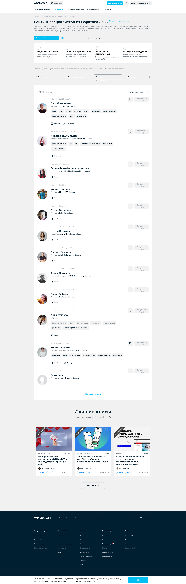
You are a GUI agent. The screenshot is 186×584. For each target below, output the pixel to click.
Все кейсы (92, 486)
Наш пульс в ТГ (107, 556)
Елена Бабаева (60, 294)
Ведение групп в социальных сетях (76, 328)
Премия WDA (129, 536)
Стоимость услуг (93, 9)
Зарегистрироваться (144, 3)
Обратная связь (145, 518)
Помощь (104, 548)
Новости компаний (86, 556)
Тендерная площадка (40, 536)
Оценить (42, 472)
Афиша (82, 544)
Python (68, 111)
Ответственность (109, 323)
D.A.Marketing (79, 139)
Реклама (118, 453)
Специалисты (58, 9)
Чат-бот (131, 518)
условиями (70, 579)
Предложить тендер (142, 99)
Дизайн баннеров (109, 111)
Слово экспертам (85, 548)
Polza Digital (63, 213)
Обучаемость (95, 323)
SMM (76, 144)
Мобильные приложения (85, 453)
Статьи (82, 540)
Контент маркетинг (58, 149)
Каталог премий (130, 548)
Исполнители (57, 3)
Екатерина (57, 375)
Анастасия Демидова (64, 135)
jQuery (86, 111)
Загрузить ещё (93, 394)
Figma (72, 116)
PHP (61, 111)
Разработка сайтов (44, 453)
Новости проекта (107, 540)
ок (138, 580)
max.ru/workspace (101, 518)
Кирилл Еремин (60, 347)
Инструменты (129, 540)
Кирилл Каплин (60, 189)
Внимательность (82, 323)
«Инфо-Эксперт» (65, 378)
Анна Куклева (59, 315)
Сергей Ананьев (61, 103)
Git (70, 144)
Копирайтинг (107, 144)
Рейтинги (107, 9)
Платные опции (107, 544)
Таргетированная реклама (90, 144)
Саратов (73, 106)
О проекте (105, 536)
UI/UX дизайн (81, 116)
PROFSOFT (63, 192)
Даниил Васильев (62, 252)
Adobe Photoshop (89, 355)
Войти (133, 3)
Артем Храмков (60, 273)
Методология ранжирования (119, 21)
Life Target (63, 297)
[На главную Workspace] (43, 518)
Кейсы (82, 536)
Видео (82, 564)
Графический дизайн (59, 116)
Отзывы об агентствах (75, 9)
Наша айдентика (107, 552)
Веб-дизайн (96, 111)
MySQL (54, 111)
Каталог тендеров (39, 544)
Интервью (83, 560)
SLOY (78, 350)
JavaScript (77, 111)
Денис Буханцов (61, 210)
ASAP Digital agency (69, 234)
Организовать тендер (115, 3)
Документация (84, 552)
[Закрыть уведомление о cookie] (151, 580)
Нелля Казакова (61, 231)
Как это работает (39, 540)
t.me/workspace (86, 518)
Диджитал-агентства (42, 9)
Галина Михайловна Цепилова (70, 168)
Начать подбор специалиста (46, 38)
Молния (66, 106)
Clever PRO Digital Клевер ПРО (71, 171)
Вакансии (128, 544)
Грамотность (56, 328)
